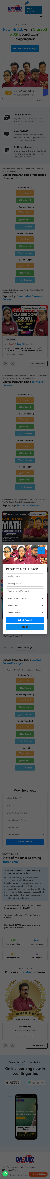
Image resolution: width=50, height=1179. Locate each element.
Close (25, 627)
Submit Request (25, 620)
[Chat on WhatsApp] (5, 1174)
